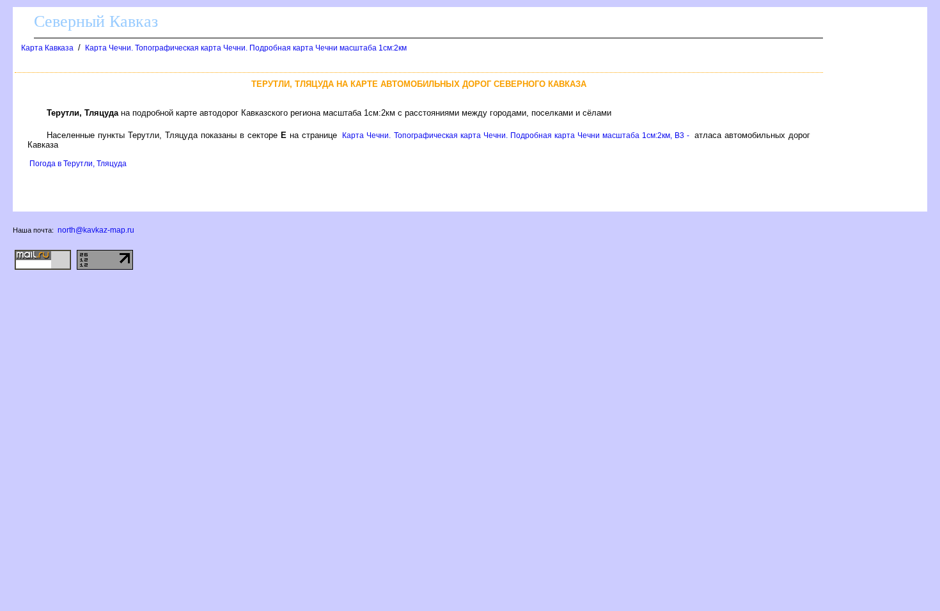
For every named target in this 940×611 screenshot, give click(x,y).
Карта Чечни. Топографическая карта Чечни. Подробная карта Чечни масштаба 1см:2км (246, 47)
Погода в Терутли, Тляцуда (78, 163)
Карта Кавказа (47, 47)
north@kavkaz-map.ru (96, 230)
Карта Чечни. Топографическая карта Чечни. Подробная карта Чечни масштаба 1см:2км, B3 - (515, 135)
